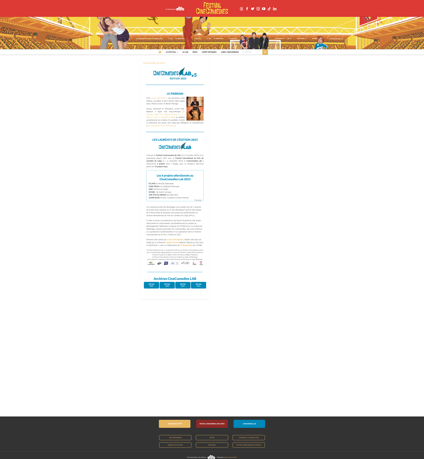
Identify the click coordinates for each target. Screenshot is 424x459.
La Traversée (168, 125)
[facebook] (247, 8)
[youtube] (263, 8)
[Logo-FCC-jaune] (212, 2)
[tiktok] (269, 8)
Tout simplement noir (155, 125)
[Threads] (241, 9)
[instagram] (258, 8)
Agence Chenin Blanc (230, 457)
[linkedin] (274, 8)
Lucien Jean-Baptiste (159, 98)
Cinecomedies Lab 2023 (154, 63)
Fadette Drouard (172, 242)
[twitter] (252, 8)
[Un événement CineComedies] (175, 7)
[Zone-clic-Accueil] (212, 17)
